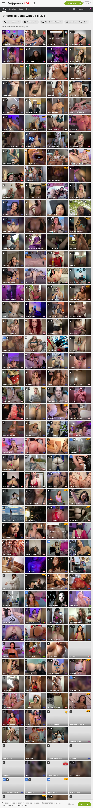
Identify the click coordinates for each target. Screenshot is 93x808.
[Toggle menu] (3, 3)
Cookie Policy (22, 805)
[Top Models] (34, 3)
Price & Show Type (52, 22)
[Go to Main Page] (19, 3)
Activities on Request (77, 22)
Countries (30, 22)
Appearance (12, 22)
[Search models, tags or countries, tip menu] (89, 9)
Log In (87, 3)
